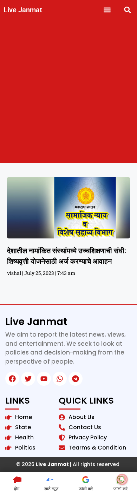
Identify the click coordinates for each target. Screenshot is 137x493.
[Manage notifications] (122, 479)
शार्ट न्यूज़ (51, 488)
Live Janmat (23, 10)
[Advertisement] (68, 91)
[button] (107, 9)
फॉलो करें (86, 488)
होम (16, 488)
